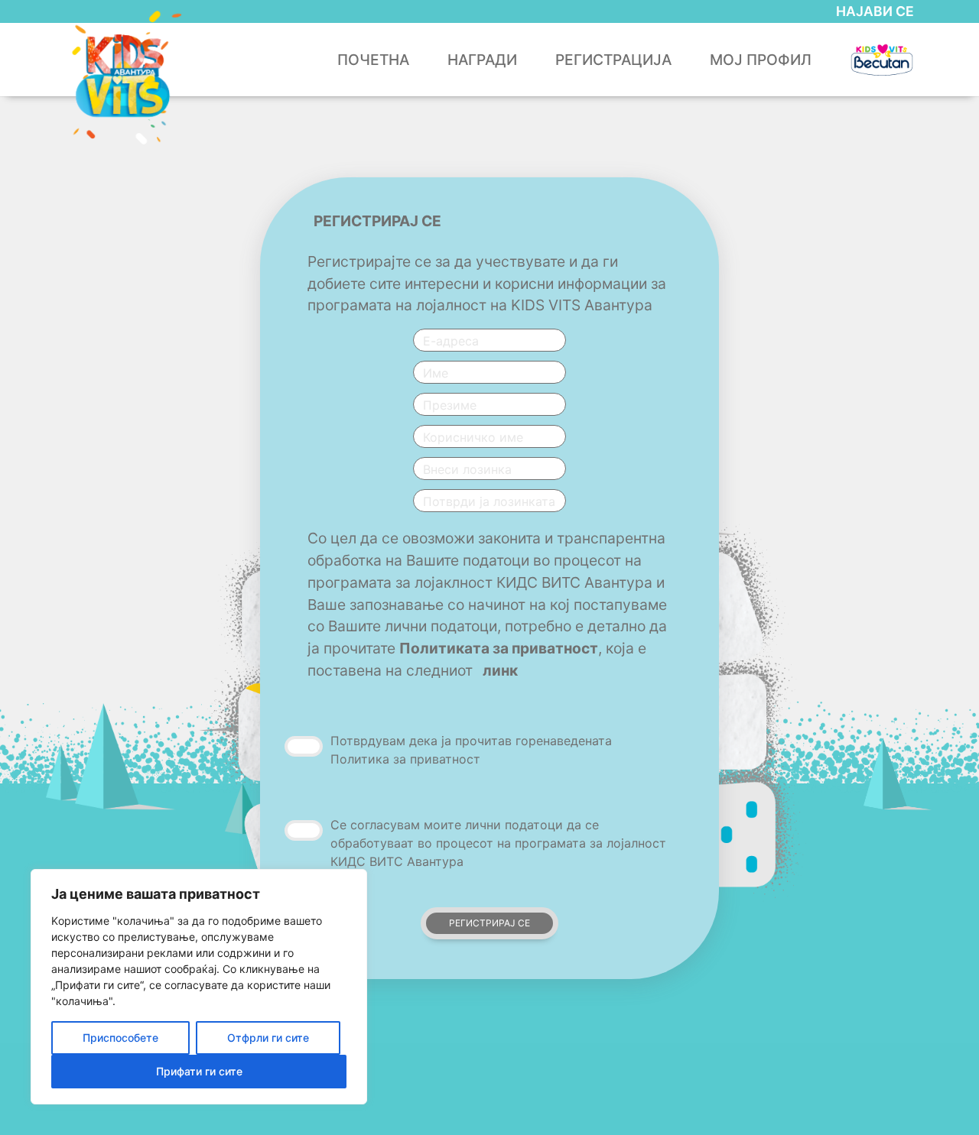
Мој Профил (760, 59)
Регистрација (613, 59)
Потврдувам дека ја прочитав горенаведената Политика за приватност (471, 750)
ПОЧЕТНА (373, 59)
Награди (482, 59)
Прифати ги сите (199, 1071)
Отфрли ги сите (268, 1037)
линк (500, 670)
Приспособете (120, 1037)
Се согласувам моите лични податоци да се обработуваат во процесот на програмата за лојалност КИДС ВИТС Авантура (498, 843)
